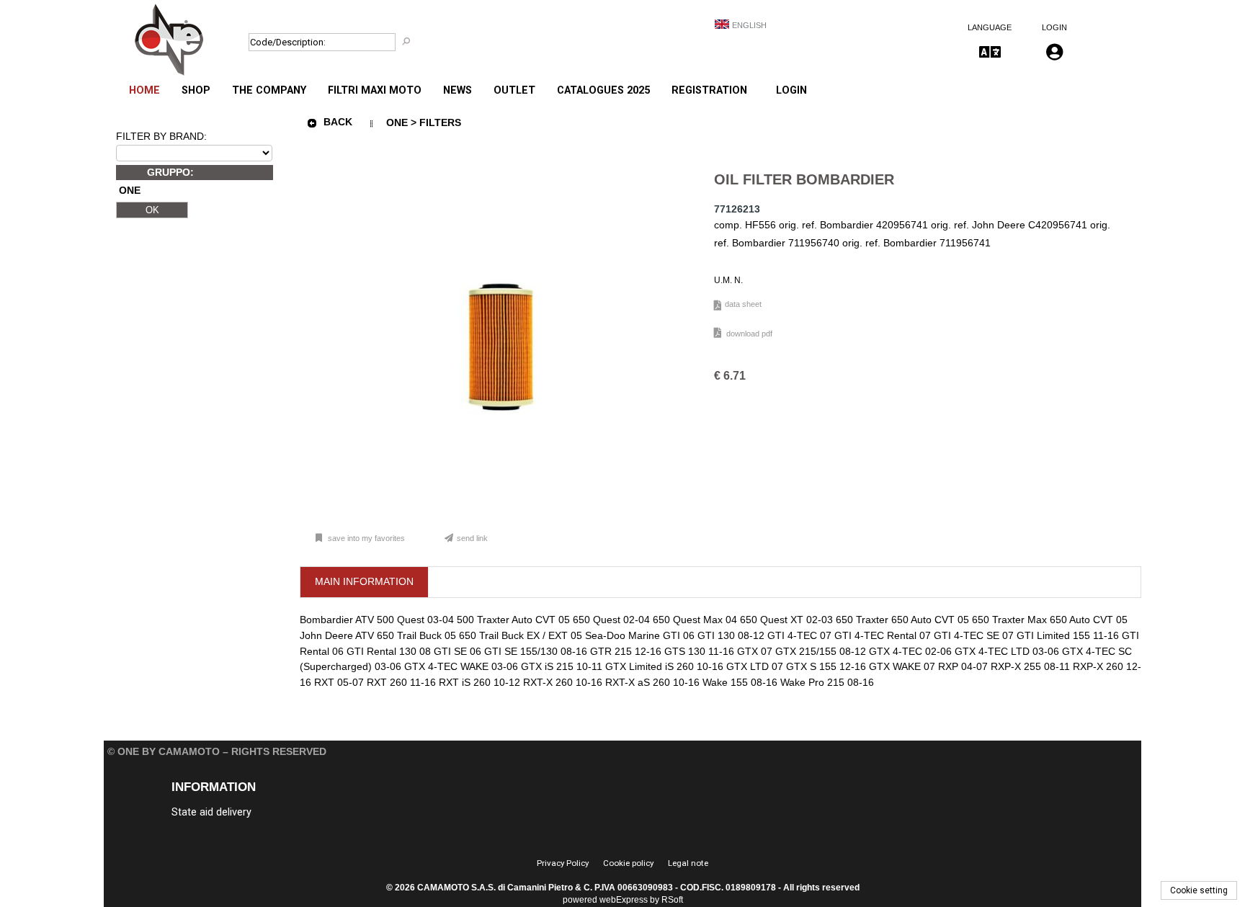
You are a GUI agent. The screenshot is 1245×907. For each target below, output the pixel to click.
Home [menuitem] (144, 90)
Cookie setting (1199, 890)
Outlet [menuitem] (514, 90)
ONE (129, 191)
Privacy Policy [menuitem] (563, 863)
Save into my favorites (366, 538)
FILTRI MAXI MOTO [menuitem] (374, 90)
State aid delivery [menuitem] (211, 812)
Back (337, 122)
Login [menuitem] (791, 90)
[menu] (438, 82)
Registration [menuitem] (709, 90)
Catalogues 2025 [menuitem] (603, 90)
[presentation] (364, 582)
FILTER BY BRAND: (161, 136)
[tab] (364, 582)
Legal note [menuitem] (688, 863)
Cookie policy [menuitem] (628, 863)
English (749, 25)
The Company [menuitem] (269, 90)
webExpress (623, 899)
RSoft (672, 899)
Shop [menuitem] (196, 90)
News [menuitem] (457, 90)
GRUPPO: (170, 172)
